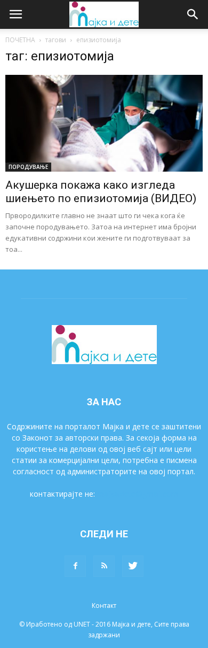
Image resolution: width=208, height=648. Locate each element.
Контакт (104, 605)
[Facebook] (75, 566)
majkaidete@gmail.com (137, 494)
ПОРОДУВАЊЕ (28, 167)
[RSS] (104, 566)
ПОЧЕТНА (20, 39)
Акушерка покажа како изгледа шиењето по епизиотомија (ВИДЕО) (100, 192)
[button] (193, 14)
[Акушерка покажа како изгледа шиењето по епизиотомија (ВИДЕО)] (104, 123)
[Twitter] (132, 566)
